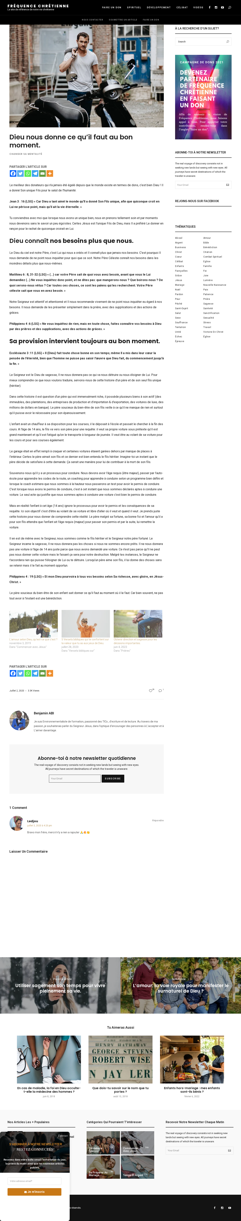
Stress (207, 322)
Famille (207, 266)
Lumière (208, 280)
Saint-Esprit (181, 308)
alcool (178, 238)
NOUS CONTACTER (92, 20)
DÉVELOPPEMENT (159, 7)
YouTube (222, 7)
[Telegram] (35, 173)
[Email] (42, 173)
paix (205, 289)
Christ (178, 252)
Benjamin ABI (44, 713)
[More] (50, 173)
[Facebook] (13, 173)
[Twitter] (20, 173)
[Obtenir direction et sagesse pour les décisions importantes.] (138, 624)
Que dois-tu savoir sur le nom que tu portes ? (120, 1090)
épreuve (179, 341)
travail (207, 327)
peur (177, 299)
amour (207, 238)
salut (178, 313)
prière (206, 299)
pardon (179, 294)
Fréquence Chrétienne (38, 6)
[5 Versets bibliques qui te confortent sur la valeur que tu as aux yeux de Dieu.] (86, 624)
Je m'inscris (36, 1192)
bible (206, 242)
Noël (177, 289)
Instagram (216, 7)
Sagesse (208, 303)
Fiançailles (181, 271)
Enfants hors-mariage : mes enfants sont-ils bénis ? (192, 1090)
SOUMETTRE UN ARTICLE (123, 20)
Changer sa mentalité (25, 154)
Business (180, 247)
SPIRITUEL (134, 7)
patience (208, 294)
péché (178, 303)
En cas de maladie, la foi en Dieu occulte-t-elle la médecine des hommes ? (49, 1090)
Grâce (178, 275)
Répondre (158, 820)
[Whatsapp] (27, 173)
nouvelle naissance (214, 285)
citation (207, 252)
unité (178, 332)
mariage (179, 285)
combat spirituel (212, 256)
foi (205, 271)
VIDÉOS (198, 7)
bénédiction (210, 247)
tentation (180, 327)
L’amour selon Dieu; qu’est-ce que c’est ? (33, 639)
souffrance (181, 322)
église (206, 336)
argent (179, 242)
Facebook (209, 7)
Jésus (178, 280)
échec (178, 336)
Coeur (178, 256)
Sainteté (208, 308)
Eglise (206, 261)
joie (205, 275)
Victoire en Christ (213, 332)
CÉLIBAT (182, 7)
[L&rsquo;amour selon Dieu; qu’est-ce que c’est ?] (33, 624)
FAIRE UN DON (112, 7)
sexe (178, 318)
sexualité (208, 318)
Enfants (179, 266)
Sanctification (211, 313)
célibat (179, 261)
